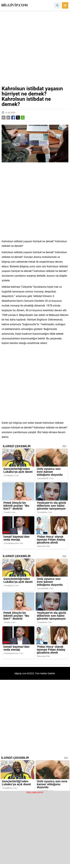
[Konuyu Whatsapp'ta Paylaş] (23, 117)
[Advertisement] (35, 49)
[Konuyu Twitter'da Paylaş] (18, 117)
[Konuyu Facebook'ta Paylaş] (13, 117)
